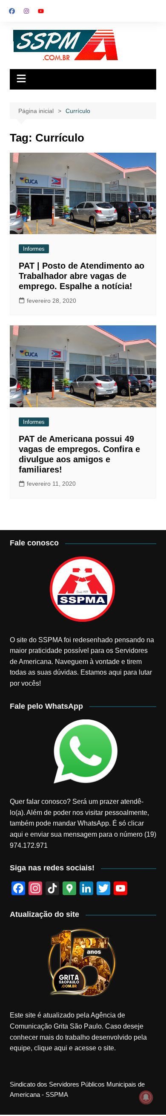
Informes (34, 249)
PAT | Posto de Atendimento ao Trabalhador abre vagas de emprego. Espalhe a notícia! (81, 276)
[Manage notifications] (146, 1097)
